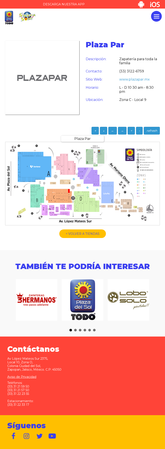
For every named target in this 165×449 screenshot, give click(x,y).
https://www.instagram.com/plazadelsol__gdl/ (26, 436)
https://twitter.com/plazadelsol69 (39, 436)
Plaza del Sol (8, 18)
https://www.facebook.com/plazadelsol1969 (13, 436)
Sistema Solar (27, 16)
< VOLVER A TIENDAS (82, 234)
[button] (70, 330)
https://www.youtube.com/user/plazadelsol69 (52, 436)
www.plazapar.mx (134, 79)
